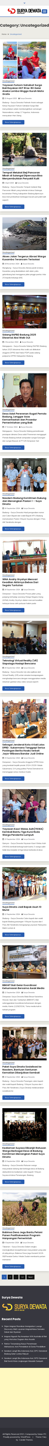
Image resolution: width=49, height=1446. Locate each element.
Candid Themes (26, 1440)
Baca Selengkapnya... (13, 122)
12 (22, 1277)
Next (30, 1277)
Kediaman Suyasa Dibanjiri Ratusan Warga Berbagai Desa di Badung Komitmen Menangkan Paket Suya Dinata (24, 1152)
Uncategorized (8, 81)
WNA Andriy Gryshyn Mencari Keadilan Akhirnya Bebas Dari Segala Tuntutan (20, 582)
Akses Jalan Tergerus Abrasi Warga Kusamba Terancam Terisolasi (24, 258)
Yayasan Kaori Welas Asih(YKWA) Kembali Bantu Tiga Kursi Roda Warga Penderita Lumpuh (22, 832)
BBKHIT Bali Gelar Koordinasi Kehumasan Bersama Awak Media (23, 987)
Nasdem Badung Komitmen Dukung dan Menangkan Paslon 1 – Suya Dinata (24, 501)
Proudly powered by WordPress (17, 1437)
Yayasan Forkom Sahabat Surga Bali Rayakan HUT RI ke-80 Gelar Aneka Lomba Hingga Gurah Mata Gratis (23, 89)
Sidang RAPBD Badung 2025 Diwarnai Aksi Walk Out (19, 336)
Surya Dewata (26, 98)
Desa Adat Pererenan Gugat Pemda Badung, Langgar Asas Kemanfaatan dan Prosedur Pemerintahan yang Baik (24, 418)
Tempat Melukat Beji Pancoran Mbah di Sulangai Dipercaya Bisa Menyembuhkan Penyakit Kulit (22, 175)
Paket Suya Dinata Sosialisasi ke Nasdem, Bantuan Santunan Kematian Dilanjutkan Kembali (22, 1069)
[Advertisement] (24, 1392)
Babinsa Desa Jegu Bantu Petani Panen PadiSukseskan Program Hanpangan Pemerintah (22, 1235)
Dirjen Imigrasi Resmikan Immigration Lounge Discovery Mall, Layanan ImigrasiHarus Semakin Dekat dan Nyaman (24, 1329)
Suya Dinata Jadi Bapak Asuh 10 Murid (21, 908)
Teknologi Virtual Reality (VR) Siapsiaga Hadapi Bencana (20, 662)
